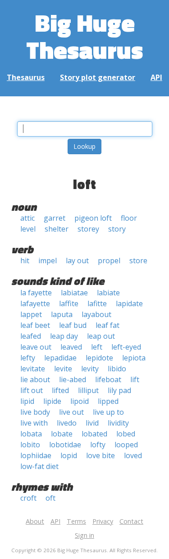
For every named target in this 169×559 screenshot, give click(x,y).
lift (134, 379)
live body (35, 412)
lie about (35, 379)
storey (88, 229)
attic (27, 218)
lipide (52, 401)
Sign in (84, 535)
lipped (108, 401)
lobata (31, 434)
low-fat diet (39, 466)
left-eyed (126, 347)
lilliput (88, 390)
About (35, 521)
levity (90, 369)
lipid (27, 401)
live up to (108, 412)
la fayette (36, 293)
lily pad (119, 390)
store (138, 260)
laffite (68, 303)
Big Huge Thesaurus (84, 36)
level (28, 229)
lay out (77, 260)
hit (24, 260)
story (117, 229)
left (96, 347)
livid (92, 423)
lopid (68, 455)
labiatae (74, 293)
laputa (62, 314)
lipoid (79, 401)
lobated (94, 434)
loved (133, 455)
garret (54, 218)
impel (47, 260)
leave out (35, 347)
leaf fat (107, 325)
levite (63, 369)
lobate (62, 434)
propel (109, 260)
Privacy (102, 521)
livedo (67, 423)
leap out (101, 336)
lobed (125, 434)
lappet (31, 314)
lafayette (35, 303)
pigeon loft (93, 218)
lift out (31, 390)
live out (71, 412)
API (156, 77)
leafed (30, 336)
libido (117, 369)
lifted (60, 390)
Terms (76, 521)
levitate (32, 369)
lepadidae (60, 358)
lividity (118, 423)
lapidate (129, 303)
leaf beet (35, 325)
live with (34, 423)
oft (50, 498)
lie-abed (72, 379)
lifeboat (108, 379)
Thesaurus (26, 77)
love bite (100, 455)
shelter (57, 229)
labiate (108, 293)
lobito (30, 445)
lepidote (99, 358)
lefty (27, 358)
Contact (131, 521)
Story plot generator (97, 77)
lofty (97, 445)
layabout (96, 314)
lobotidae (65, 445)
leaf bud (73, 325)
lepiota (134, 358)
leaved (71, 347)
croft (28, 498)
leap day (64, 336)
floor (129, 218)
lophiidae (35, 455)
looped (126, 445)
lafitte (97, 303)
